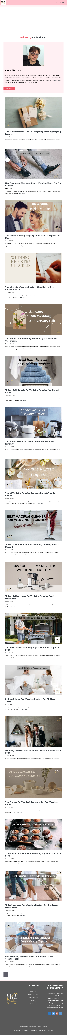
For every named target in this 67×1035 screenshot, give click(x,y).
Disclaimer (34, 1030)
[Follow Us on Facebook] (49, 1013)
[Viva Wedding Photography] (3, 2)
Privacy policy (42, 1030)
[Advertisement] (33, 22)
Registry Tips (33, 997)
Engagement (33, 991)
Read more (9, 88)
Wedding (33, 1001)
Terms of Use (25, 1030)
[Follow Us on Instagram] (57, 1013)
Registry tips (56, 80)
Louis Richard (39, 37)
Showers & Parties (33, 994)
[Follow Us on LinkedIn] (60, 1013)
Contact (50, 1030)
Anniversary (33, 1004)
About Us (17, 1030)
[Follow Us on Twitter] (53, 1013)
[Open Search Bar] (56, 2)
